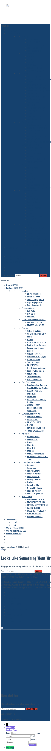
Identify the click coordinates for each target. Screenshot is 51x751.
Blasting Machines (34, 39)
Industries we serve (13, 620)
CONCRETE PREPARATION (31, 144)
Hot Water (31, 59)
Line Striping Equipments (36, 107)
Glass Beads (31, 176)
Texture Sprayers (33, 102)
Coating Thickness (34, 207)
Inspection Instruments (31, 190)
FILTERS (30, 82)
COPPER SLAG (32, 170)
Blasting (25, 36)
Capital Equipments (34, 47)
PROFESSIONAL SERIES (35, 70)
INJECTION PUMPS (34, 153)
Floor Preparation (28, 122)
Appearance (31, 196)
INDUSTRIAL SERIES (34, 67)
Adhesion (30, 193)
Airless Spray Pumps (34, 76)
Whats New (15, 256)
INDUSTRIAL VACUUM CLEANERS (34, 64)
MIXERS (30, 156)
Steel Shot (31, 182)
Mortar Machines (33, 99)
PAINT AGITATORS (34, 104)
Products (14, 33)
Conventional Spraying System (38, 90)
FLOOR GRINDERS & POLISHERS (38, 130)
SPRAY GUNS (32, 113)
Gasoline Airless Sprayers (36, 96)
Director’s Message (13, 603)
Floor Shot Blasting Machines (38, 127)
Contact (13, 261)
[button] (5, 25)
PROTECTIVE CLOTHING (36, 230)
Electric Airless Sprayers (36, 87)
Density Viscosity (33, 204)
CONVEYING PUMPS (34, 147)
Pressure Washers (28, 53)
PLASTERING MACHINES (36, 159)
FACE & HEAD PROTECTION (37, 239)
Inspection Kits (33, 213)
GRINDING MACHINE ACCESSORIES (34, 409)
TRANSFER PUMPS (34, 116)
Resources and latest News (16, 609)
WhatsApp (10, 747)
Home (12, 30)
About (8, 595)
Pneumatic (31, 62)
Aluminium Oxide (33, 167)
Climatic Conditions (34, 199)
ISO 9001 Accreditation (15, 615)
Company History (12, 598)
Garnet (30, 173)
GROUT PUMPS (32, 150)
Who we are (16, 259)
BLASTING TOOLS (33, 42)
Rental (14, 250)
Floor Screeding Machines (37, 124)
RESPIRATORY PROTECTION (37, 233)
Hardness (30, 210)
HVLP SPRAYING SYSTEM (36, 84)
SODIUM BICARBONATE (35, 184)
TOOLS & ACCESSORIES (35, 162)
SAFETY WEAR (27, 224)
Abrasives (25, 164)
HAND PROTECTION (34, 241)
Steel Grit (31, 179)
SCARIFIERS (31, 133)
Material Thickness (34, 216)
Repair (14, 253)
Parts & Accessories (34, 50)
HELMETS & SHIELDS (34, 244)
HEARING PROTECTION (35, 227)
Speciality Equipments (35, 44)
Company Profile (12, 592)
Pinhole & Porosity (34, 219)
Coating (25, 73)
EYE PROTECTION (33, 236)
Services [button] (12, 247)
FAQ (7, 623)
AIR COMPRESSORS (34, 93)
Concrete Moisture (34, 202)
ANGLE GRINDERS (33, 139)
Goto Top (4, 716)
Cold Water (31, 56)
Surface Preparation (35, 221)
